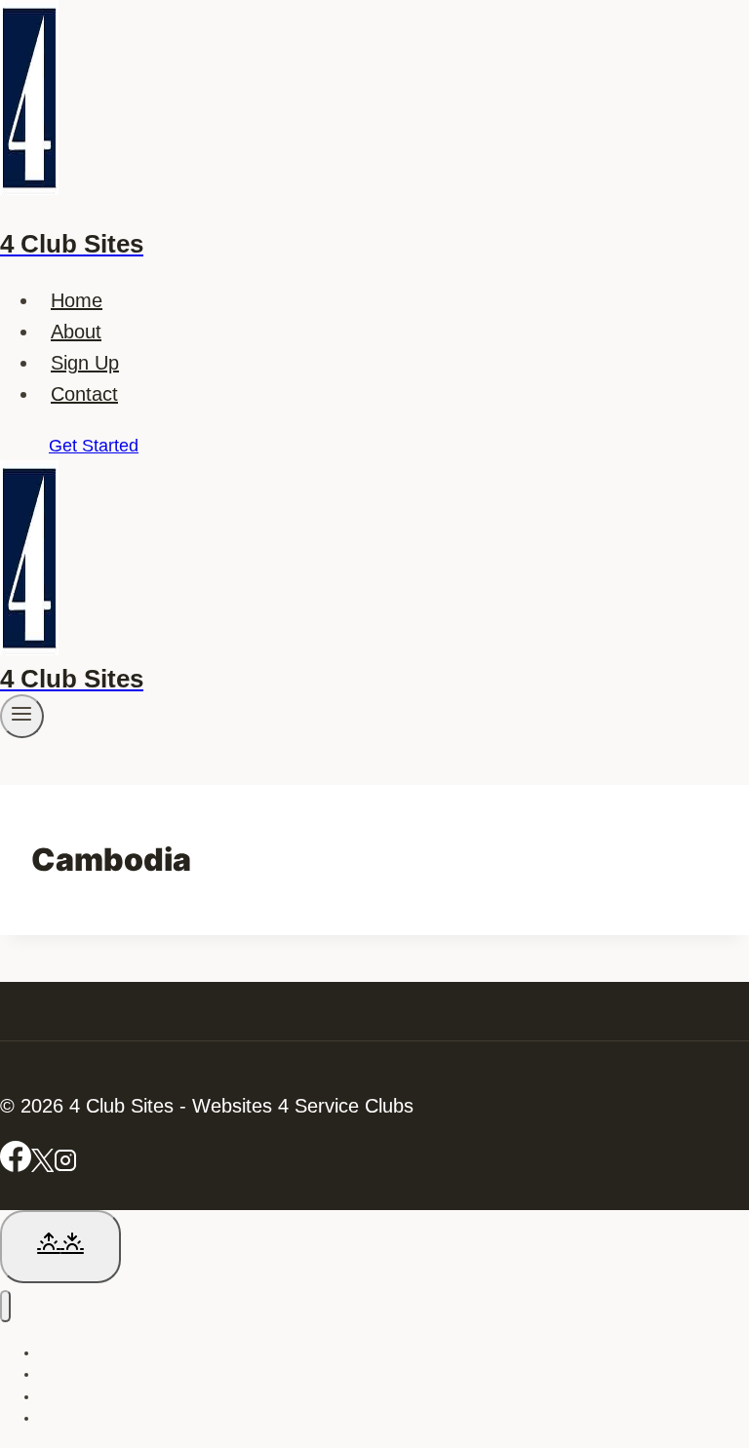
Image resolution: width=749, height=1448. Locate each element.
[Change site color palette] (60, 1246)
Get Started (93, 445)
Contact (84, 394)
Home (76, 300)
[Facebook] (15, 1165)
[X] (42, 1165)
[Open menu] (22, 715)
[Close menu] (5, 1306)
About (76, 331)
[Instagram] (65, 1165)
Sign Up (85, 362)
